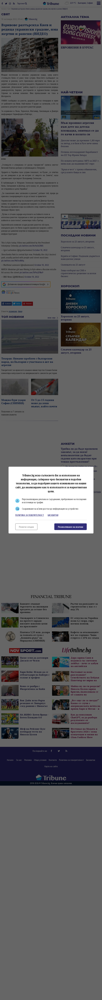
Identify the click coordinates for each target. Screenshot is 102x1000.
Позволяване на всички (70, 527)
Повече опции (26, 527)
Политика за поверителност (29, 515)
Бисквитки (53, 515)
